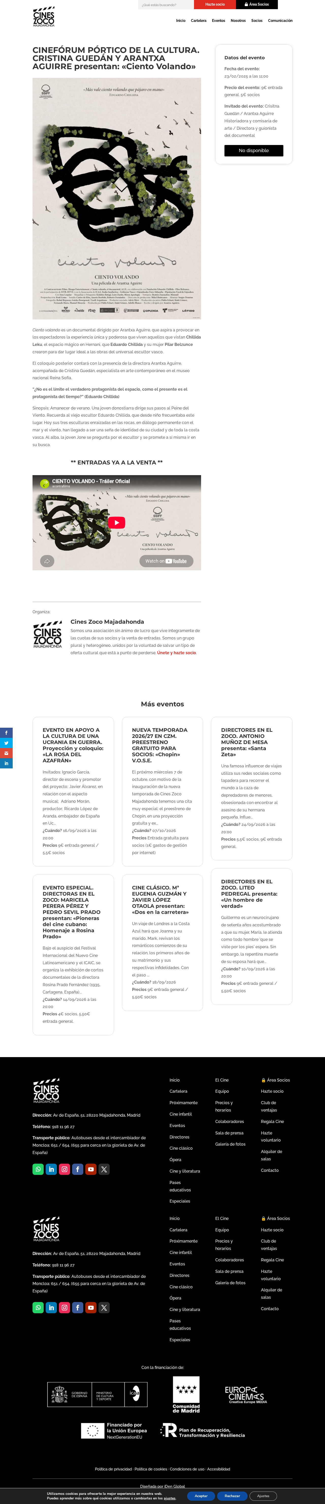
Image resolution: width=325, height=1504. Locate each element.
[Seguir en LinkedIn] (51, 1169)
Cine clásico (181, 1148)
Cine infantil (181, 1114)
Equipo (222, 1091)
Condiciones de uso (187, 1469)
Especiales (180, 1201)
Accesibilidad (218, 1469)
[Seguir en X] (104, 1169)
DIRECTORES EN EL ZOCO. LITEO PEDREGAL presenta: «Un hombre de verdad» (249, 894)
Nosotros (238, 21)
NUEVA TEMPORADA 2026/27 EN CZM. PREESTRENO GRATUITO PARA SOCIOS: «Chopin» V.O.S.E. (159, 745)
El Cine (222, 1080)
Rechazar (232, 1496)
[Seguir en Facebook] (77, 1169)
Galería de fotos (230, 1144)
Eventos (218, 21)
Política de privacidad (113, 1469)
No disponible (254, 150)
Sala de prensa (229, 1133)
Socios (257, 21)
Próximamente (184, 1102)
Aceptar (201, 1496)
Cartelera (198, 21)
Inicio (180, 21)
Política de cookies (151, 1469)
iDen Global (174, 1486)
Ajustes (263, 1496)
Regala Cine (272, 1121)
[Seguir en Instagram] (64, 1169)
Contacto (270, 1170)
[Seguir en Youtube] (90, 1169)
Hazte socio (215, 4)
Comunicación (280, 21)
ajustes (169, 1498)
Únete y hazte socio (176, 652)
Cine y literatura (185, 1171)
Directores (179, 1137)
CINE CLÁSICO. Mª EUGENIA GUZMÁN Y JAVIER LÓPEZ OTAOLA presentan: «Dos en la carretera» (160, 900)
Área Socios (259, 4)
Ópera (175, 1159)
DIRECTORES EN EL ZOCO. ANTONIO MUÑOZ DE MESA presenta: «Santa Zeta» (246, 742)
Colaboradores (229, 1121)
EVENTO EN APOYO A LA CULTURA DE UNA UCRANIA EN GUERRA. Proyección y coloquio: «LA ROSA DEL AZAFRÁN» (73, 745)
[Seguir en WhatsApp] (38, 1169)
